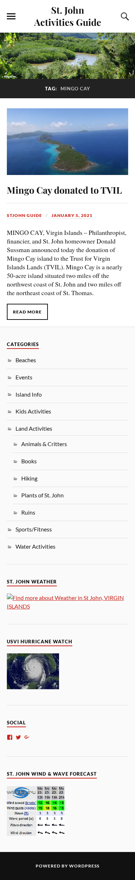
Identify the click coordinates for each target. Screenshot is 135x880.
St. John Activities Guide (67, 16)
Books (29, 461)
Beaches (25, 359)
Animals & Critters (44, 443)
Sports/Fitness (33, 529)
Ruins (28, 512)
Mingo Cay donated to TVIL (64, 190)
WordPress (84, 866)
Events (23, 377)
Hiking (29, 478)
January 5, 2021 (72, 215)
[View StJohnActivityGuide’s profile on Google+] (27, 737)
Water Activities (35, 546)
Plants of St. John (42, 495)
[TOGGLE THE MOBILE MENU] (11, 16)
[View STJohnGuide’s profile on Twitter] (18, 737)
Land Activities (33, 428)
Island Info (28, 394)
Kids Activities (33, 411)
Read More (27, 311)
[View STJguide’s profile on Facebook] (10, 737)
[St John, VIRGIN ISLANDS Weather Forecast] (68, 606)
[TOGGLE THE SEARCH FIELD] (124, 16)
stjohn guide (24, 215)
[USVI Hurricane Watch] (33, 686)
